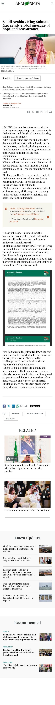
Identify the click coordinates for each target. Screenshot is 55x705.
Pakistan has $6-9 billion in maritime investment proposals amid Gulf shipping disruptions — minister (19, 573)
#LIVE (12, 208)
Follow (36, 406)
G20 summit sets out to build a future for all (27, 510)
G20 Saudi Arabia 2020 (35, 414)
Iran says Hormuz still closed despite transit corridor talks (16, 559)
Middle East (8, 647)
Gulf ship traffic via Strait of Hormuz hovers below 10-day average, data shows (17, 586)
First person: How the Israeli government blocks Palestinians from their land (18, 652)
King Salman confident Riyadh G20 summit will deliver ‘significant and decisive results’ (26, 468)
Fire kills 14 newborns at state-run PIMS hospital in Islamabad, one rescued (19, 549)
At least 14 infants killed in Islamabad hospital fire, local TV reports (18, 598)
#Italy (15, 214)
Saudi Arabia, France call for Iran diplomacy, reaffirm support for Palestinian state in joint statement (20, 637)
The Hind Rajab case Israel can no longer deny (20, 666)
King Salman (10, 418)
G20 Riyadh (16, 414)
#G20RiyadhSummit (25, 208)
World (6, 632)
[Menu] (3, 3)
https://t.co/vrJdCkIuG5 (28, 214)
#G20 (21, 211)
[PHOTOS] (27, 448)
